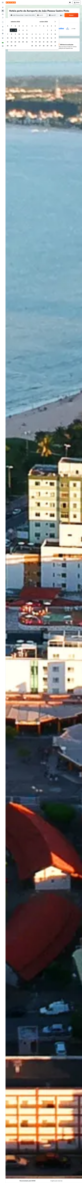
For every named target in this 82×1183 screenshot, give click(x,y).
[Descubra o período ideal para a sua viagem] (3, 33)
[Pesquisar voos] (3, 7)
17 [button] (19, 38)
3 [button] (19, 30)
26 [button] (27, 42)
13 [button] (39, 38)
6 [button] (39, 34)
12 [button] (26, 34)
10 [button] (19, 34)
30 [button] (15, 46)
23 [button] (15, 42)
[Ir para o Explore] (3, 26)
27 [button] (40, 46)
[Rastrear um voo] (3, 30)
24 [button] (19, 42)
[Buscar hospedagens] (3, 10)
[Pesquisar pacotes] (3, 17)
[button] (2, 2)
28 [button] (7, 46)
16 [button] (15, 38)
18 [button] (23, 38)
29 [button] (11, 46)
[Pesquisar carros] (3, 14)
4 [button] (32, 34)
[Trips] (3, 38)
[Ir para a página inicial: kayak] (11, 2)
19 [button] (26, 38)
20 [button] (40, 42)
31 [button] (55, 46)
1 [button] (11, 30)
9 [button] (15, 34)
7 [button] (7, 34)
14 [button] (7, 38)
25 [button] (23, 42)
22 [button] (11, 42)
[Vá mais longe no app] (3, 22)
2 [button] (15, 30)
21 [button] (7, 42)
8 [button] (11, 34)
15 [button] (11, 38)
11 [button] (32, 38)
